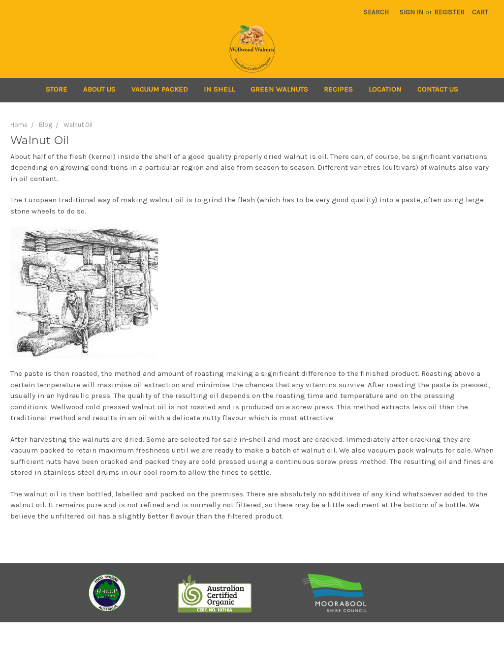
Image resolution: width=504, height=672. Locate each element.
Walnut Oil (78, 124)
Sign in (411, 12)
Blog (45, 124)
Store (56, 89)
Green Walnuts (279, 89)
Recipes (338, 89)
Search (376, 12)
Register (449, 12)
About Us (99, 89)
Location (385, 89)
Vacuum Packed (159, 89)
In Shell (219, 89)
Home (19, 124)
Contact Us (437, 89)
